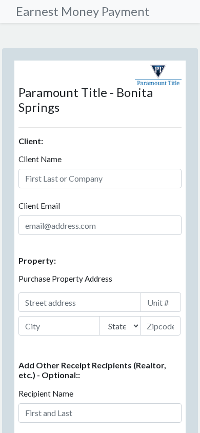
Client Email (39, 205)
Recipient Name (45, 393)
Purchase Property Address (65, 278)
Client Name (40, 159)
